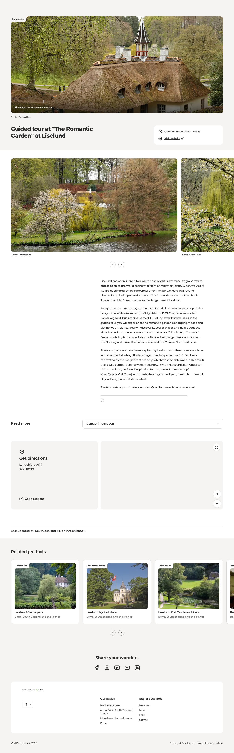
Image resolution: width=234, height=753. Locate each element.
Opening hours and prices (180, 131)
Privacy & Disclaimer (182, 743)
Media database (110, 705)
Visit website (172, 138)
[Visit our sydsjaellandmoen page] (97, 668)
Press (103, 723)
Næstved (144, 705)
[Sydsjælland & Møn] (32, 690)
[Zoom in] (217, 494)
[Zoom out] (217, 503)
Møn (142, 710)
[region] (162, 475)
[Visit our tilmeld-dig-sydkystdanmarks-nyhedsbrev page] (127, 668)
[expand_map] (216, 447)
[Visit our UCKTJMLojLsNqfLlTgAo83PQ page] (117, 668)
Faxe (142, 714)
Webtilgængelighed (210, 743)
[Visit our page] (107, 668)
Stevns (143, 719)
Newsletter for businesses (116, 718)
